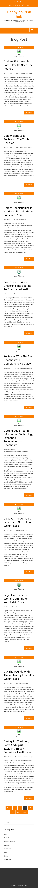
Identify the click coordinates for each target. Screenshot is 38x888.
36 (18, 812)
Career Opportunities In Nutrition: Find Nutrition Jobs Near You (18, 211)
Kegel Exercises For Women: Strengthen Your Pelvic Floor (16, 598)
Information (7, 849)
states (27, 368)
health (13, 451)
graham (23, 73)
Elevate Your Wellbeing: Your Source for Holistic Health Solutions (19, 21)
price (25, 294)
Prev (8, 808)
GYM (6, 607)
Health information (10, 449)
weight (30, 73)
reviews (25, 147)
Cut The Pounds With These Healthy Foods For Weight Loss (19, 675)
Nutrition (7, 219)
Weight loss (8, 73)
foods (19, 683)
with (31, 368)
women (25, 607)
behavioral (19, 756)
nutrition (23, 219)
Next (24, 812)
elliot (18, 73)
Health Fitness (8, 838)
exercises (16, 607)
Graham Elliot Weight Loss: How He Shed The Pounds (18, 65)
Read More (29, 112)
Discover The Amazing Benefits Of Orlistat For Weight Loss (18, 522)
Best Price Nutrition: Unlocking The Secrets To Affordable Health (17, 286)
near (20, 219)
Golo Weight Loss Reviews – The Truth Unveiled (16, 139)
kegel (20, 607)
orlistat (22, 530)
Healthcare (8, 368)
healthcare (22, 368)
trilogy (30, 756)
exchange (8, 451)
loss (26, 73)
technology (25, 451)
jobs (17, 219)
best (17, 294)
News (5, 852)
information (18, 451)
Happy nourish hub (19, 56)
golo (18, 147)
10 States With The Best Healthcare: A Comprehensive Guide (18, 360)
